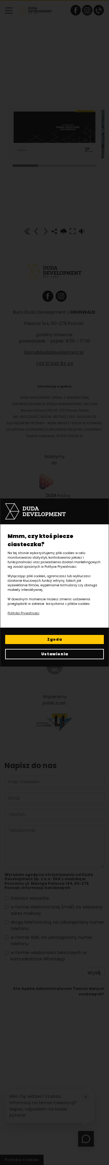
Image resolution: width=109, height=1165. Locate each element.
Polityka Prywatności (23, 613)
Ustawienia (54, 654)
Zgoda (54, 639)
